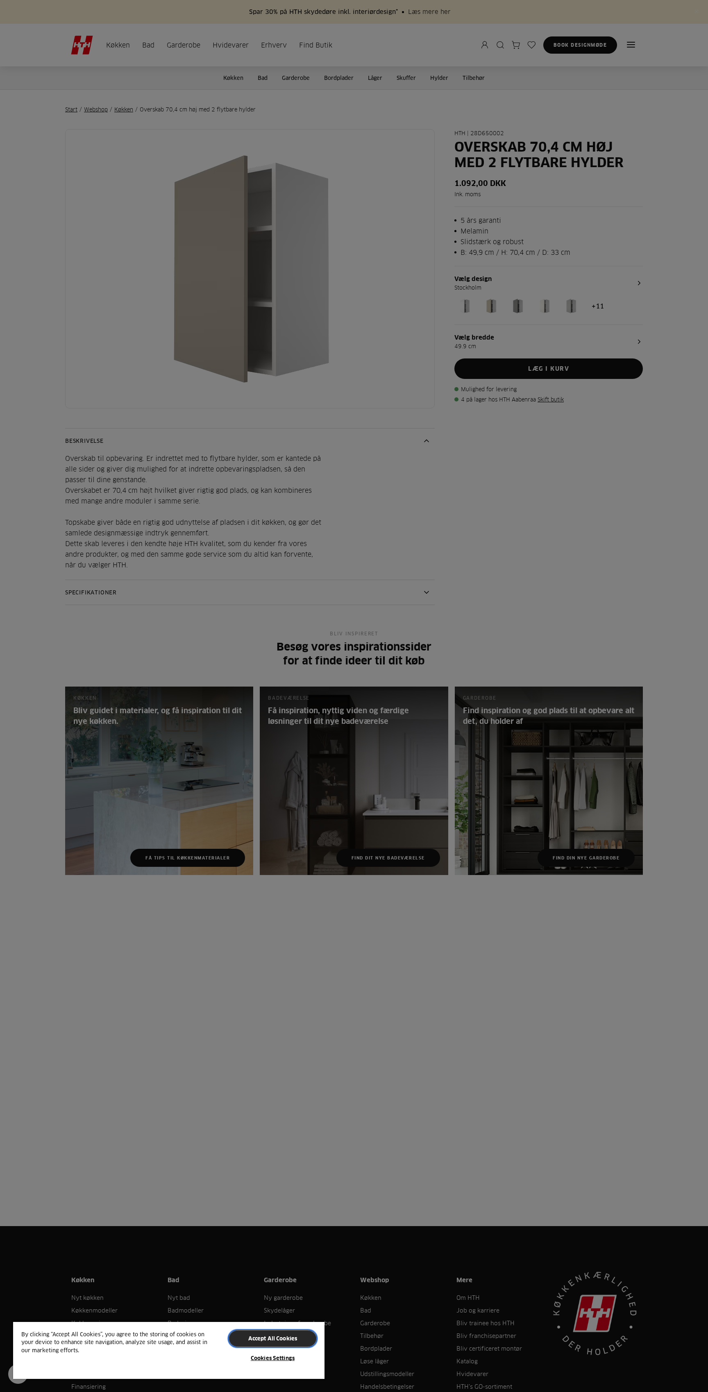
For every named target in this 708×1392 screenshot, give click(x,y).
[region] (168, 1350)
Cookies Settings (273, 1358)
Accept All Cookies (272, 1338)
